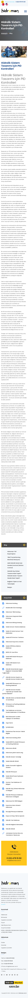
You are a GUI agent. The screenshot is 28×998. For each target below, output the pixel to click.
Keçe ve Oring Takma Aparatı (15, 816)
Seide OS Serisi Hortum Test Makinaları (14, 632)
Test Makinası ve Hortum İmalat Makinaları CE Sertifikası (15, 711)
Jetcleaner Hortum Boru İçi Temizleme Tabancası (14, 834)
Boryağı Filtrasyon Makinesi (14, 811)
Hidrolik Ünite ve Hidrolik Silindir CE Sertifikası (15, 699)
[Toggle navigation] (25, 11)
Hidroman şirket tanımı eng (14, 752)
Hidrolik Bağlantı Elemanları (14, 824)
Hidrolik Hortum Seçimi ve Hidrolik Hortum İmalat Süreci (15, 678)
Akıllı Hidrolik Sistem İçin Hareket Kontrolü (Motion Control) (15, 565)
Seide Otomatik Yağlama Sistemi (14, 766)
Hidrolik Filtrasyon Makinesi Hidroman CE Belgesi (14, 796)
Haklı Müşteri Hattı (6, 925)
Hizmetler (3, 945)
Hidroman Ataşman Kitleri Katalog (14, 617)
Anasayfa (4, 33)
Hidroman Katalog (11, 603)
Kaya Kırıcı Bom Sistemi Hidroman (13, 806)
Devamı (3, 904)
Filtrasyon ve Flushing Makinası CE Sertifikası (15, 705)
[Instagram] (4, 975)
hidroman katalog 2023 (13, 738)
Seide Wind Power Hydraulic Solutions (14, 777)
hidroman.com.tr (23, 993)
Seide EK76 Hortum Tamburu (15, 637)
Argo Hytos (9, 723)
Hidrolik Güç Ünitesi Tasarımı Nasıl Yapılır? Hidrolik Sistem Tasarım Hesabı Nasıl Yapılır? (14, 574)
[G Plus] (12, 975)
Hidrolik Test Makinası (13, 820)
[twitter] (9, 975)
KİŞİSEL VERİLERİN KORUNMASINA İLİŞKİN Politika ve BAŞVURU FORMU (14, 931)
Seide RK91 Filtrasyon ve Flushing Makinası (13, 684)
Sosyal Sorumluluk (5, 928)
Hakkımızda (4, 915)
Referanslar (4, 917)
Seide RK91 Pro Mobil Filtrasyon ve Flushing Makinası (15, 743)
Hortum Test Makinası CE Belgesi (14, 783)
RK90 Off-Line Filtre (12, 652)
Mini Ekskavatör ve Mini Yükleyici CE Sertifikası (13, 717)
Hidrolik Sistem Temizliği (13, 757)
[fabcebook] (1, 975)
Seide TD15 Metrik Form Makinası (13, 664)
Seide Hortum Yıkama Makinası (15, 627)
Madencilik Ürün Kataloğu (14, 608)
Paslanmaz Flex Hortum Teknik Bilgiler (15, 732)
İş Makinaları (10, 727)
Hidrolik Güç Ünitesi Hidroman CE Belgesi (15, 789)
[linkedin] (14, 975)
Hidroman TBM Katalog (13, 612)
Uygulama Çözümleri (6, 920)
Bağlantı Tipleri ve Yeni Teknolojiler (14, 583)
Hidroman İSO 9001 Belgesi (14, 801)
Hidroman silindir (11, 748)
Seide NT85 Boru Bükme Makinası (13, 647)
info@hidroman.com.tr (14, 860)
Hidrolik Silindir (10, 829)
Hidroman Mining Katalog (14, 622)
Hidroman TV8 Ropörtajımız (11, 553)
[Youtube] (7, 975)
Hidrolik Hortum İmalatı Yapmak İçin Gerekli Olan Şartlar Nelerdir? (12, 691)
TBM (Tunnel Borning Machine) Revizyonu (13, 558)
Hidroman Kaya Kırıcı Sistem (14, 642)
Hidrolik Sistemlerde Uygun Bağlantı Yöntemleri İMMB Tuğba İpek (12, 671)
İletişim (9, 587)
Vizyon (3, 923)
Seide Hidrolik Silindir (12, 761)
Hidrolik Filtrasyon (11, 772)
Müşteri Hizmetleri (15, 2)
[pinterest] (17, 975)
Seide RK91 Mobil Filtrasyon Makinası (14, 657)
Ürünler (3, 943)
